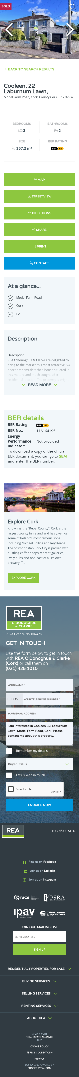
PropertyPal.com (39, 1068)
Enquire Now (39, 805)
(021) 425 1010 (22, 668)
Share (41, 230)
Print (41, 246)
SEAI (63, 456)
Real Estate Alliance (39, 1037)
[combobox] (14, 699)
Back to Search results (31, 69)
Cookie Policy (39, 1046)
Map (41, 180)
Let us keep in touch (30, 775)
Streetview (41, 196)
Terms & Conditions (40, 1052)
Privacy (39, 1059)
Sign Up (39, 949)
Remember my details (32, 751)
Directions (41, 213)
